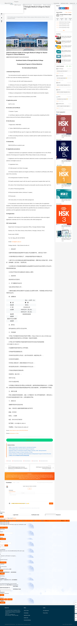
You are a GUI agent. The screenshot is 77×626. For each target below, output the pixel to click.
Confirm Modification (12, 491)
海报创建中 (2, 602)
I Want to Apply (29, 440)
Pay (1, 570)
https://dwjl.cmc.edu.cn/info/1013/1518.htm (19, 430)
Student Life (72, 3)
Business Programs (37, 4)
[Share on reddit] (68, 8)
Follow (66, 12)
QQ (5, 599)
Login (29, 488)
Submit (51, 503)
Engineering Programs (27, 4)
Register (14, 518)
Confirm (1, 574)
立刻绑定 (2, 573)
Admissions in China (14, 433)
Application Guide (64, 3)
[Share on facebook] (60, 8)
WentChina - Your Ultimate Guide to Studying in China (20, 624)
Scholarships (56, 3)
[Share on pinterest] (66, 8)
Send (6, 527)
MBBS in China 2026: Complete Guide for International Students (22, 447)
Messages (69, 12)
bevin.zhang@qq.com (11, 614)
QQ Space (9, 599)
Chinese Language (47, 4)
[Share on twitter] (62, 8)
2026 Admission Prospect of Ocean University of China (20, 452)
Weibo (2, 599)
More (64, 30)
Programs (16, 1)
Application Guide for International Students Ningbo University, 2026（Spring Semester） (28, 450)
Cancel (2, 527)
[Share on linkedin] (64, 8)
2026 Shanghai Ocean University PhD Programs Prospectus (21, 448)
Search (2, 534)
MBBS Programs (17, 4)
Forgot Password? (4, 518)
